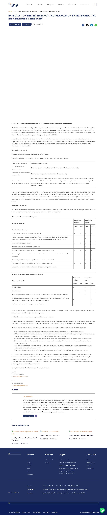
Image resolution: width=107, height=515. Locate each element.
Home (10, 11)
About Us (28, 5)
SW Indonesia (28, 396)
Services (40, 5)
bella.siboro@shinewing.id (20, 385)
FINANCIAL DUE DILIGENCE (50, 435)
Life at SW (72, 5)
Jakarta (29, 486)
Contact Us (85, 5)
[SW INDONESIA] (13, 4)
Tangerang (30, 489)
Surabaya (30, 493)
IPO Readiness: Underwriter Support (81, 435)
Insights (50, 5)
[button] (95, 5)
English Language (15, 24)
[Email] (36, 416)
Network (61, 5)
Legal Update (27, 24)
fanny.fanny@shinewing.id (20, 376)
